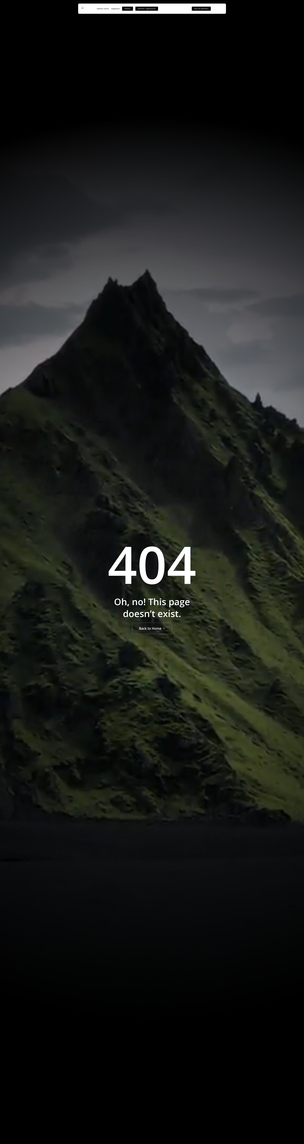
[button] (152, 628)
